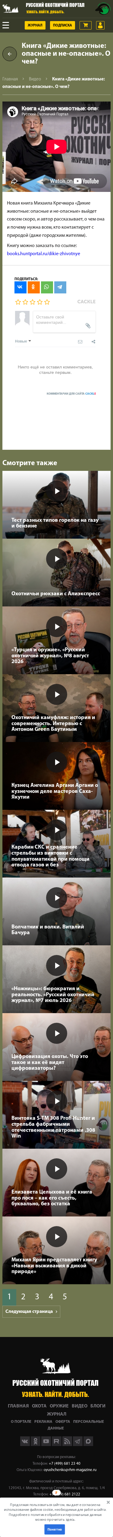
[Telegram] (60, 287)
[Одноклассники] (34, 287)
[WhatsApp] (47, 287)
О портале (21, 1422)
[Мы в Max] (88, 1444)
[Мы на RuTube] (57, 1444)
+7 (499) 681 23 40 (64, 1464)
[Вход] (100, 25)
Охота (39, 1406)
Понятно (54, 1529)
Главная (10, 79)
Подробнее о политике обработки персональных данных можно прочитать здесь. (55, 1517)
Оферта (62, 1422)
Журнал (35, 25)
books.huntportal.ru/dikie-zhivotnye (43, 254)
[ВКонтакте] (20, 287)
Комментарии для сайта (71, 394)
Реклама (43, 1422)
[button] (55, 1512)
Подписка (62, 25)
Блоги (97, 1406)
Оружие (59, 1406)
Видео (35, 79)
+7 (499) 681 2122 (64, 1494)
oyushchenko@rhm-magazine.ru (70, 1470)
